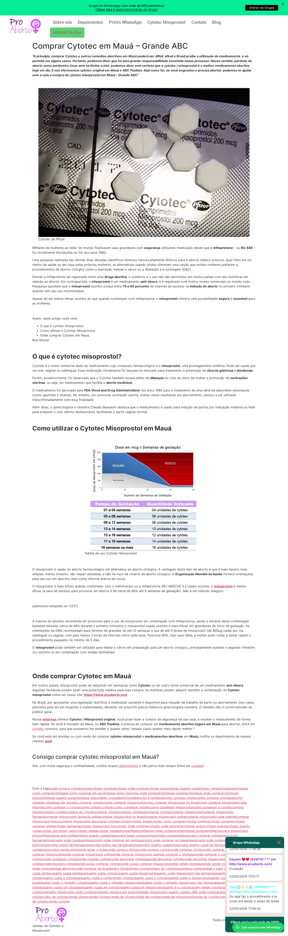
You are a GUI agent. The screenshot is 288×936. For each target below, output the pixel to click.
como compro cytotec (97, 807)
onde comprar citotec (187, 850)
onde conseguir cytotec (61, 859)
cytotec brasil (140, 821)
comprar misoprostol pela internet (211, 817)
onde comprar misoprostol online (88, 854)
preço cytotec (140, 868)
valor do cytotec (56, 897)
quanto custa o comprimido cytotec (107, 878)
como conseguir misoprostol (171, 807)
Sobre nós (62, 22)
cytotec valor (66, 831)
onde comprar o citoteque (176, 854)
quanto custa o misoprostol (188, 878)
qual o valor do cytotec (223, 868)
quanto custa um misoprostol (141, 887)
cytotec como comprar (168, 821)
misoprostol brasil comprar (128, 835)
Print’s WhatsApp (125, 22)
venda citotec (78, 897)
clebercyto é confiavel (147, 798)
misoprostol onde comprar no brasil (161, 840)
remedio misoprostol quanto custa (162, 892)
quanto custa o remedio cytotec (64, 883)
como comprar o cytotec (62, 807)
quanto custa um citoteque (63, 887)
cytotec (124, 821)
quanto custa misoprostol (137, 873)
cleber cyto (106, 798)
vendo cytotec (59, 901)
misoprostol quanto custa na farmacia (198, 845)
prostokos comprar (191, 868)
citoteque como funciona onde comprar (130, 793)
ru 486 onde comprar (204, 892)
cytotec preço (194, 826)
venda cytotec (99, 897)
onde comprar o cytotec (214, 854)
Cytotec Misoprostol (166, 22)
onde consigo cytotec (95, 859)
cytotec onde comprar (132, 826)
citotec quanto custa (184, 788)
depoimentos (128, 766)
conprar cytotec (107, 821)
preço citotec (120, 868)
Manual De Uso (67, 32)
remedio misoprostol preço (116, 892)
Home (124, 831)
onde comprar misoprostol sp (135, 854)
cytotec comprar (221, 821)
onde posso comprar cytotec (99, 864)
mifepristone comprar (192, 831)
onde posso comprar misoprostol (146, 864)
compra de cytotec (80, 812)
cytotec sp (48, 831)
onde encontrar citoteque (130, 859)
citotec (87, 788)
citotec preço (159, 788)
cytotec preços (216, 826)
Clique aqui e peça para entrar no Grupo (127, 9)
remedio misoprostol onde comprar (70, 892)
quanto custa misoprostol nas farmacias (186, 873)
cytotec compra (197, 821)
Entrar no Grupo (261, 7)
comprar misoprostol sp (77, 821)
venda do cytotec (207, 897)
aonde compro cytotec (65, 788)
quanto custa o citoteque (61, 878)
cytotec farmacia (67, 826)
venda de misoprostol (177, 897)
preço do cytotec (164, 868)
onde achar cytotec (93, 850)
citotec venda (209, 788)
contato (38, 729)
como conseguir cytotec (132, 807)
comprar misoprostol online (165, 817)
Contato (198, 22)
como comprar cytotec (87, 802)
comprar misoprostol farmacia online (72, 817)
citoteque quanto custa (58, 798)
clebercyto (123, 798)
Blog (216, 22)
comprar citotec (107, 812)
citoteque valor (86, 798)
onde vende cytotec (218, 864)
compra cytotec (54, 812)
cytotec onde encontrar (166, 826)
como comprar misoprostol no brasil (172, 802)
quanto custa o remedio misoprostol (115, 883)
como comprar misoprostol (124, 802)
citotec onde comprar (132, 788)
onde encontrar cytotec (166, 859)
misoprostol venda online (60, 850)
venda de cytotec (148, 897)
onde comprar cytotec (220, 850)
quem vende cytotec (207, 887)
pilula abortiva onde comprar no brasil (81, 868)
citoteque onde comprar (206, 793)
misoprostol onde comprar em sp (109, 840)
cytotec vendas (108, 831)
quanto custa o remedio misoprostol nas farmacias (180, 883)
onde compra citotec (123, 850)
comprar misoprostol (186, 812)
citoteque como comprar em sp (77, 793)
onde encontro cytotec (61, 864)
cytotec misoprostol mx (97, 826)
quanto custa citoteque (69, 873)
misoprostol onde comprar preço (212, 840)
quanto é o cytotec (177, 887)
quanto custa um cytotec (101, 887)
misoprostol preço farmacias (62, 845)
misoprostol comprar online (199, 835)
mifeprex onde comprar (158, 831)
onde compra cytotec (155, 850)
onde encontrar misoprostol (205, 859)
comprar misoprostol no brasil (122, 817)
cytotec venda (86, 831)
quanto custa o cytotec (151, 878)
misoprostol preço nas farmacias (108, 845)
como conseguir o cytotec (212, 807)
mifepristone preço (55, 835)
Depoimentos (90, 22)
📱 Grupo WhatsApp (254, 842)
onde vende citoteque (187, 864)
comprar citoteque (132, 812)
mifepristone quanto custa (88, 835)
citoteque (227, 788)
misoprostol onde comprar (65, 840)
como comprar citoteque (215, 798)
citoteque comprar (174, 793)
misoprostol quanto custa (151, 845)
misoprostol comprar (163, 835)
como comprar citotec (180, 798)
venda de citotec (122, 897)
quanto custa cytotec (102, 873)
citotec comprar (104, 788)
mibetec (135, 831)
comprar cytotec (158, 812)
